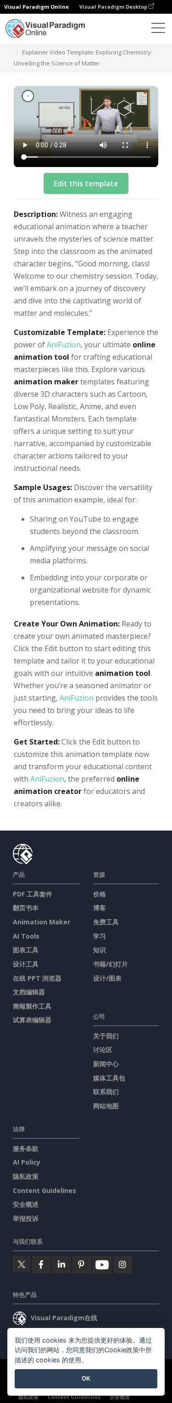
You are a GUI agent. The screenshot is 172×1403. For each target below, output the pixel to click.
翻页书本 (26, 907)
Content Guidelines (44, 1190)
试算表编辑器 (32, 1019)
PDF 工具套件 (32, 894)
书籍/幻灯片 (110, 964)
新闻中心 (106, 1063)
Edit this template (86, 183)
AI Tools (26, 936)
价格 (99, 894)
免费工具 (106, 921)
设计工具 (26, 964)
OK (86, 1378)
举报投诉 (26, 1218)
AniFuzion (64, 345)
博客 (99, 907)
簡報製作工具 (32, 1006)
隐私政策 (26, 1176)
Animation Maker (41, 921)
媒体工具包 (109, 1078)
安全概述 (26, 1204)
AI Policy (26, 1162)
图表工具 (26, 949)
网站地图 (106, 1105)
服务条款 (26, 1148)
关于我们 (106, 1035)
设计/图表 (107, 978)
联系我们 (106, 1091)
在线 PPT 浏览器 (37, 978)
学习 (99, 936)
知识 (99, 949)
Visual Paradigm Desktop (114, 6)
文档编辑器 (29, 991)
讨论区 (102, 1049)
